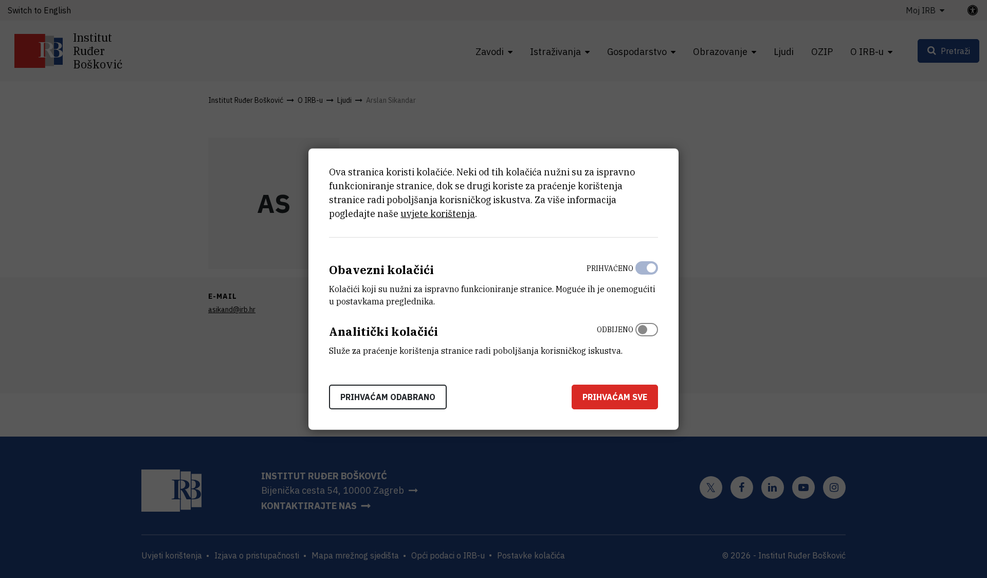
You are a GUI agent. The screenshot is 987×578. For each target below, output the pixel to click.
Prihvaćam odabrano (387, 396)
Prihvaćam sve (614, 396)
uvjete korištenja (437, 214)
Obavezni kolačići (381, 269)
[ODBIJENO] (646, 338)
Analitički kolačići (383, 331)
